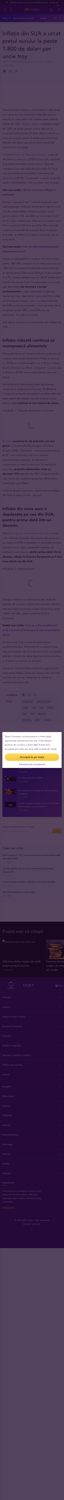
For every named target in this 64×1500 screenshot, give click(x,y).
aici (36, 744)
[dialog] (32, 750)
